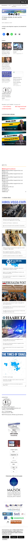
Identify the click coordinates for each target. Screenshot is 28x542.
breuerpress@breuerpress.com (13, 408)
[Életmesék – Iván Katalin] (18, 46)
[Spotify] (16, 15)
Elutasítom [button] (21, 537)
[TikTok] (14, 15)
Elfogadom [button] (13, 537)
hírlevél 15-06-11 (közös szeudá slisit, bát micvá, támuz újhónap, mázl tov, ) (17, 81)
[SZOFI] (17, 515)
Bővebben (4, 539)
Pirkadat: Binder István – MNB (9, 128)
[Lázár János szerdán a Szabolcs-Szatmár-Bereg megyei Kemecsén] (7, 60)
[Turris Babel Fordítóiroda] (7, 515)
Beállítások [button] (5, 537)
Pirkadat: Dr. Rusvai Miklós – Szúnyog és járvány (13, 143)
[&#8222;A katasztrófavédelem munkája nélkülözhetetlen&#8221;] (7, 74)
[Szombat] (6, 519)
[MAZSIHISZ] (14, 511)
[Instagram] (19, 15)
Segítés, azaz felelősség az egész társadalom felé (6, 52)
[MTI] (23, 515)
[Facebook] (9, 15)
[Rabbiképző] (9, 519)
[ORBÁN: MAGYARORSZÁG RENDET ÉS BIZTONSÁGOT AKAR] (7, 90)
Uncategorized (17, 104)
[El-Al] (16, 507)
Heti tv (4, 165)
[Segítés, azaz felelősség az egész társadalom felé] (7, 46)
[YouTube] (11, 15)
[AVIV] (7, 507)
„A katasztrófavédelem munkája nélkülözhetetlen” (6, 79)
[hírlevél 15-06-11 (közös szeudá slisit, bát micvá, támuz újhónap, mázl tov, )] (18, 74)
